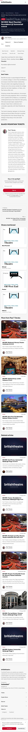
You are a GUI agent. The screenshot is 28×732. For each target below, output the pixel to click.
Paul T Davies (11, 130)
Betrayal (4, 267)
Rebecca (4, 310)
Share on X (7, 42)
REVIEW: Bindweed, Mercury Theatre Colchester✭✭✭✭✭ (13, 343)
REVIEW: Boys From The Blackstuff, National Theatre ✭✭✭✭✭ (12, 417)
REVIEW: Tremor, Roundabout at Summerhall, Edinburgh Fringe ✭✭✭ (12, 498)
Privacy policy (15, 195)
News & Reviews (10, 13)
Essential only (21, 728)
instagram (4, 712)
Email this (7, 46)
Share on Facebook (18, 42)
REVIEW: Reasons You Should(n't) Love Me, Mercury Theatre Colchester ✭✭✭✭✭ (13, 575)
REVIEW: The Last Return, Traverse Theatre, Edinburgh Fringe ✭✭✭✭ (12, 614)
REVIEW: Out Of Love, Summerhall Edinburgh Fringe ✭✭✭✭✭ (12, 460)
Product (4, 289)
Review (17, 13)
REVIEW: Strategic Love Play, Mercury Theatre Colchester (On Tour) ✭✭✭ (13, 536)
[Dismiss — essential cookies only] (25, 722)
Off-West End (5, 273)
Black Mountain (6, 245)
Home (2, 13)
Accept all (9, 728)
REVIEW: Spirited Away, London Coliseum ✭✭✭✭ (11, 379)
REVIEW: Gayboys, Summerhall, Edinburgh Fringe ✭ (11, 650)
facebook (11, 712)
